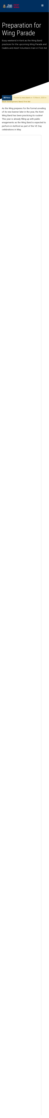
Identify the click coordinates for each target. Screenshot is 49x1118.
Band (21, 102)
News (8, 98)
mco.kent (26, 98)
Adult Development (10, 102)
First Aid (26, 102)
